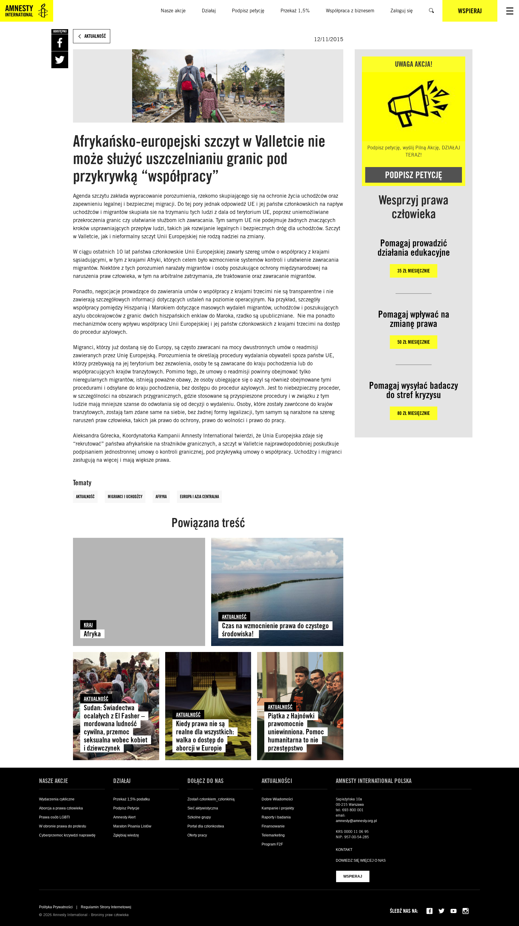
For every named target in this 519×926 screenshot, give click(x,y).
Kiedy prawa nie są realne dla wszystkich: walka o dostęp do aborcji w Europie (205, 735)
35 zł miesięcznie (413, 271)
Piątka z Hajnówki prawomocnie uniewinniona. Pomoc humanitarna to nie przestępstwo (296, 732)
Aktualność (85, 496)
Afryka (161, 496)
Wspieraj (352, 876)
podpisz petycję (413, 174)
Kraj (88, 625)
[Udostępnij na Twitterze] (59, 59)
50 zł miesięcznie (413, 342)
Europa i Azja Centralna (199, 496)
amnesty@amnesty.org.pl (356, 821)
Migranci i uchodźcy (125, 496)
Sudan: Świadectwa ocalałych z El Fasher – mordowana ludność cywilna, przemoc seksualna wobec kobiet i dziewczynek (115, 727)
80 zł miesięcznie (413, 413)
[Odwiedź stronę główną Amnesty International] (26, 11)
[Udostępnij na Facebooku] (59, 42)
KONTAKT (344, 850)
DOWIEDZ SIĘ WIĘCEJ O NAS (361, 860)
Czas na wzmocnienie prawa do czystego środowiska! (275, 629)
